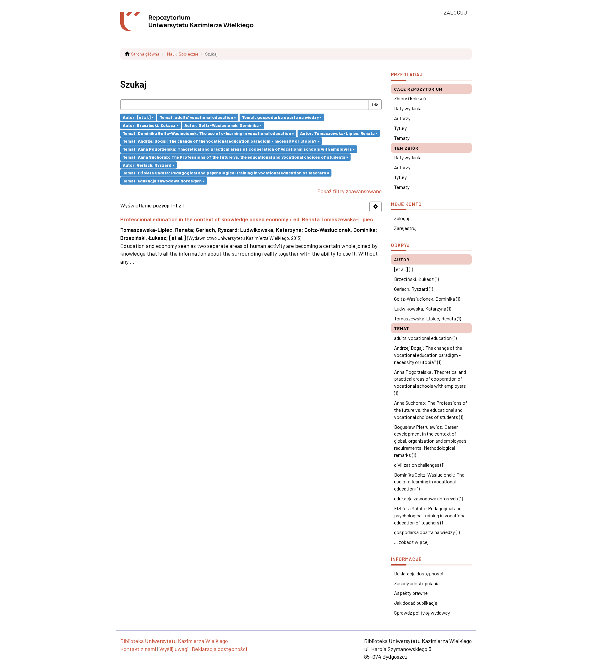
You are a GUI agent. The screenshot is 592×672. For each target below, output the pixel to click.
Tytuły (400, 128)
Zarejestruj (405, 228)
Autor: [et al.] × (138, 117)
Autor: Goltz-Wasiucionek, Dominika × (222, 125)
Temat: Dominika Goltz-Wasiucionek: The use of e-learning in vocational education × (208, 133)
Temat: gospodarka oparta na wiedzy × (282, 117)
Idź (375, 104)
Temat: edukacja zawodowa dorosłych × (163, 180)
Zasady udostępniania (417, 583)
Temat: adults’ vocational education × (198, 117)
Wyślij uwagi (173, 648)
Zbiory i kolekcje (410, 98)
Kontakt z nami (138, 648)
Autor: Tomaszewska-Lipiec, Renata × (338, 133)
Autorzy (402, 118)
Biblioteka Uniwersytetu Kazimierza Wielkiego (174, 640)
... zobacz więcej (411, 542)
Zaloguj (401, 218)
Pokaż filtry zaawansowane (349, 191)
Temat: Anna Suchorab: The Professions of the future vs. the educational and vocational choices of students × (235, 157)
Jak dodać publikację (416, 603)
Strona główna (145, 53)
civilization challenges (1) (419, 465)
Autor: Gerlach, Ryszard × (148, 164)
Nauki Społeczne (182, 53)
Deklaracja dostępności (418, 573)
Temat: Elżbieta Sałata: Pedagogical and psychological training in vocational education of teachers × (226, 172)
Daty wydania (407, 108)
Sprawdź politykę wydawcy (422, 613)
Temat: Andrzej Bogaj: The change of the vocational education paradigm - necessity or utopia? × (221, 141)
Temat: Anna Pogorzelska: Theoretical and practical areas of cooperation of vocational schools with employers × (239, 149)
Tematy (401, 138)
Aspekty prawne (411, 593)
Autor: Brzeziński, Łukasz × (150, 125)
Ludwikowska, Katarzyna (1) (422, 308)
